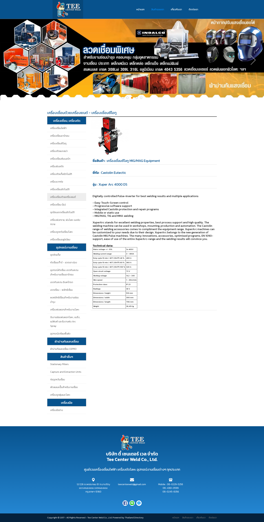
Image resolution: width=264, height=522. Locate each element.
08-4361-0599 (171, 488)
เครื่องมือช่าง (56, 410)
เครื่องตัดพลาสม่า (59, 151)
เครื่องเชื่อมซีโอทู (58, 143)
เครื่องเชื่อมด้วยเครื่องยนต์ (63, 197)
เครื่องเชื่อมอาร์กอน (59, 136)
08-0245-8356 (171, 491)
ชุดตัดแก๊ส (55, 255)
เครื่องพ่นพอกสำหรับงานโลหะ (64, 309)
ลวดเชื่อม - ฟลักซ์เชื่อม (61, 290)
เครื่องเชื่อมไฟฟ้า (58, 128)
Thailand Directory (134, 517)
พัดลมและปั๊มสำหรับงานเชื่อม (64, 387)
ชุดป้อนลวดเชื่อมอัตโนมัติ (62, 212)
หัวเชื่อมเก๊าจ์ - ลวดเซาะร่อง (63, 262)
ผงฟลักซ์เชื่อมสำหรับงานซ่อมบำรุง (64, 300)
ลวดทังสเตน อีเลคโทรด (61, 282)
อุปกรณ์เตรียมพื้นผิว (60, 333)
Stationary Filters (59, 364)
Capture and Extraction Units (65, 372)
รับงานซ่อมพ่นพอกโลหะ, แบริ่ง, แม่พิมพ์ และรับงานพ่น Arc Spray (65, 321)
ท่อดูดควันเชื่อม (57, 379)
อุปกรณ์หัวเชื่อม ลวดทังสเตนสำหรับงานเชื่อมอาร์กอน (64, 272)
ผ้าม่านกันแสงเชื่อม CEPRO (63, 349)
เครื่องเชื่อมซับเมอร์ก (60, 158)
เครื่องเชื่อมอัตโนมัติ (60, 189)
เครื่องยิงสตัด (57, 166)
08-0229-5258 (175, 484)
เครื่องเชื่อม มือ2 (58, 204)
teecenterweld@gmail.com (132, 484)
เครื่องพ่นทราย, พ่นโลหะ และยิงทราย (65, 222)
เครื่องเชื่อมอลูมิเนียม (60, 239)
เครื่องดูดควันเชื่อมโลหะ (61, 232)
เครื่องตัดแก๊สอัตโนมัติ (61, 174)
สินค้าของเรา (157, 9)
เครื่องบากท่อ (56, 181)
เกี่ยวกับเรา (176, 9)
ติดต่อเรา (193, 9)
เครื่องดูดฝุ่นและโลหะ (60, 395)
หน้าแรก (140, 9)
